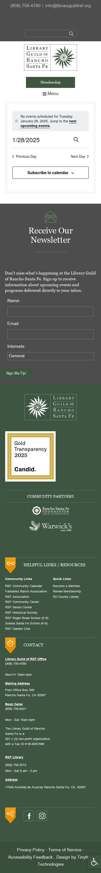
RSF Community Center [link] (22, 602)
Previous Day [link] (26, 156)
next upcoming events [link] (48, 123)
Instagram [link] (42, 816)
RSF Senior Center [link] (18, 607)
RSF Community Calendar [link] (23, 586)
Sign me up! (16, 373)
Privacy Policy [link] (30, 850)
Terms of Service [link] (65, 850)
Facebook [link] (29, 816)
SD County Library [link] (66, 597)
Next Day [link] (78, 156)
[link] (94, 861)
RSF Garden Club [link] (17, 629)
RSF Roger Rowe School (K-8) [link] (26, 618)
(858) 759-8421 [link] (15, 709)
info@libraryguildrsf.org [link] (68, 6)
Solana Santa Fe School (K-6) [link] (26, 623)
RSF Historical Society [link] (21, 612)
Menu (53, 94)
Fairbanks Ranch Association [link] (26, 591)
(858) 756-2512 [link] (15, 765)
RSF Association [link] (17, 597)
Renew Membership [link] (67, 591)
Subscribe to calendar (47, 172)
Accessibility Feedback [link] (30, 857)
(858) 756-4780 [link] (25, 6)
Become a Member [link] (66, 586)
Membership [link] (50, 82)
